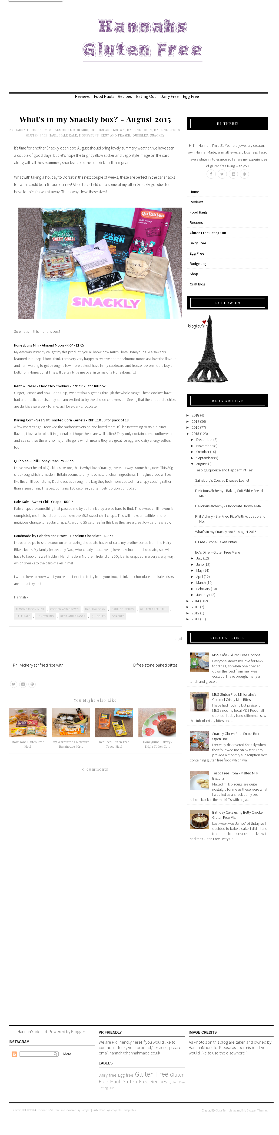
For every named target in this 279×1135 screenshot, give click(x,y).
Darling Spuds (167, 130)
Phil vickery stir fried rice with (38, 665)
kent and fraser (115, 135)
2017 (195, 421)
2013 (195, 606)
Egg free (126, 1075)
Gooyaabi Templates (122, 1110)
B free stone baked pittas (155, 665)
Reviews (82, 96)
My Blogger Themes (255, 1110)
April (199, 576)
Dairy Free (169, 96)
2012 (195, 613)
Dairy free (108, 1075)
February (203, 588)
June (200, 564)
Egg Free (191, 96)
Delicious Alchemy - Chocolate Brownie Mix (228, 506)
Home (194, 191)
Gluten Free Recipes (144, 1081)
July (199, 558)
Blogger (78, 1031)
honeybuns (89, 135)
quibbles (140, 135)
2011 (195, 619)
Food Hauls (104, 96)
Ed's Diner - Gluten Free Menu (217, 552)
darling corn (139, 130)
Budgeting (198, 263)
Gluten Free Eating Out (208, 232)
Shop (194, 273)
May (199, 570)
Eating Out (146, 96)
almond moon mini (71, 130)
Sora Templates (226, 1110)
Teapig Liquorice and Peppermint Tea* (224, 470)
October (202, 451)
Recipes (125, 96)
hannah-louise (28, 130)
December (204, 439)
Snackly (157, 135)
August (201, 463)
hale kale (68, 135)
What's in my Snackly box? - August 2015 (226, 531)
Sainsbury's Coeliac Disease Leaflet (222, 480)
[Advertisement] (208, 932)
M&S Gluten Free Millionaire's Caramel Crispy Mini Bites (234, 697)
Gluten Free (151, 1074)
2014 (195, 600)
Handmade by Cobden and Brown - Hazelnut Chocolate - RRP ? (63, 535)
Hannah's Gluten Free (50, 1110)
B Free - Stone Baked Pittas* (216, 542)
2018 (195, 415)
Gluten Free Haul (41, 135)
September (204, 457)
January (202, 594)
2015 (195, 433)
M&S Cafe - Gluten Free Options (236, 655)
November (204, 445)
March (201, 582)
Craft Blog (197, 284)
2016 (195, 427)
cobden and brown (108, 130)
